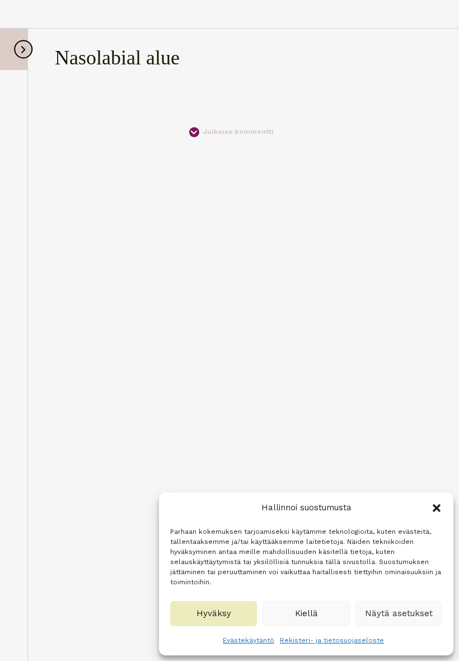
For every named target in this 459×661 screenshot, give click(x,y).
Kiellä (306, 613)
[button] (436, 508)
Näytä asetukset (399, 613)
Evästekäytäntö (248, 640)
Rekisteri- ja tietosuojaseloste (332, 640)
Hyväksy (213, 613)
